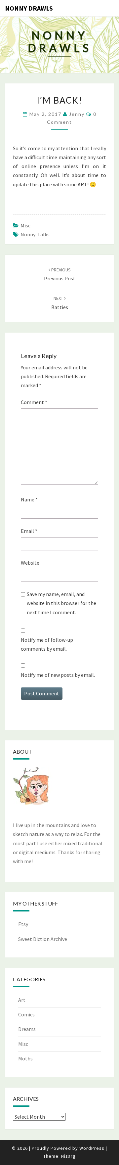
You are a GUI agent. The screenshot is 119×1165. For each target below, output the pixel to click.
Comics (26, 1014)
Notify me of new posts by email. (58, 675)
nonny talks (35, 234)
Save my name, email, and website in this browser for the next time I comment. (61, 603)
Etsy (23, 924)
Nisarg (68, 1156)
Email (29, 531)
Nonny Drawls (29, 8)
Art (21, 1000)
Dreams (27, 1029)
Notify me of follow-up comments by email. (47, 644)
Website (30, 562)
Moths (25, 1058)
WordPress (91, 1148)
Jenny (77, 114)
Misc (25, 225)
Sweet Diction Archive (42, 939)
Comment (34, 402)
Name (29, 499)
